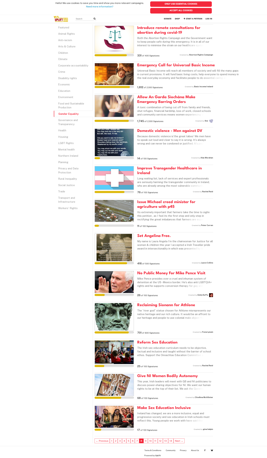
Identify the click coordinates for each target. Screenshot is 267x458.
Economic (64, 84)
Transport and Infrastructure (66, 199)
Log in (209, 19)
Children (63, 52)
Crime (61, 71)
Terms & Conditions (152, 450)
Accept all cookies (181, 10)
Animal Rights (66, 33)
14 (171, 440)
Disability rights (67, 78)
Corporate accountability (73, 65)
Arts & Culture (67, 46)
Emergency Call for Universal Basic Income (176, 65)
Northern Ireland (68, 155)
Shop (177, 19)
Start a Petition (194, 19)
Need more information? (99, 6)
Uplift (158, 455)
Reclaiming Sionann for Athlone (166, 305)
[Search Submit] (94, 18)
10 (150, 440)
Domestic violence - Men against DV (169, 131)
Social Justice (66, 185)
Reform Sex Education (157, 342)
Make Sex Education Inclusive (164, 408)
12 (160, 440)
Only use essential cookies (181, 4)
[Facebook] (204, 450)
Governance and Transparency (68, 122)
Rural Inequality (67, 178)
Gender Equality (68, 113)
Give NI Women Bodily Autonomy (167, 376)
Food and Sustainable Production (71, 105)
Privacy (183, 450)
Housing (63, 136)
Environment (65, 97)
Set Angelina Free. (154, 236)
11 (155, 440)
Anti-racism (65, 40)
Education (64, 90)
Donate (167, 19)
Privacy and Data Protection (68, 170)
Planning (63, 162)
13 (165, 440)
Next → (179, 440)
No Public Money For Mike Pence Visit (171, 273)
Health (62, 130)
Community (170, 450)
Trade (61, 191)
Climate (62, 59)
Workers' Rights (68, 208)
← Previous (102, 440)
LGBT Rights (66, 143)
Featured (63, 27)
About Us (195, 450)
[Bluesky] (212, 450)
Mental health (66, 149)
